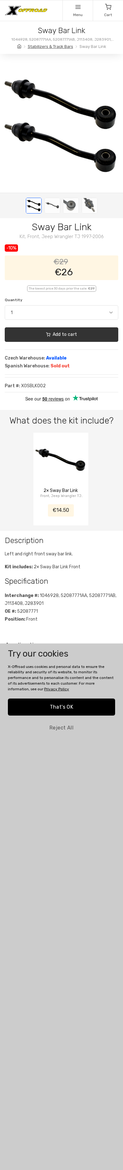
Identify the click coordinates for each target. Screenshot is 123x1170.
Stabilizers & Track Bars (50, 46)
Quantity (13, 300)
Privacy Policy (56, 689)
